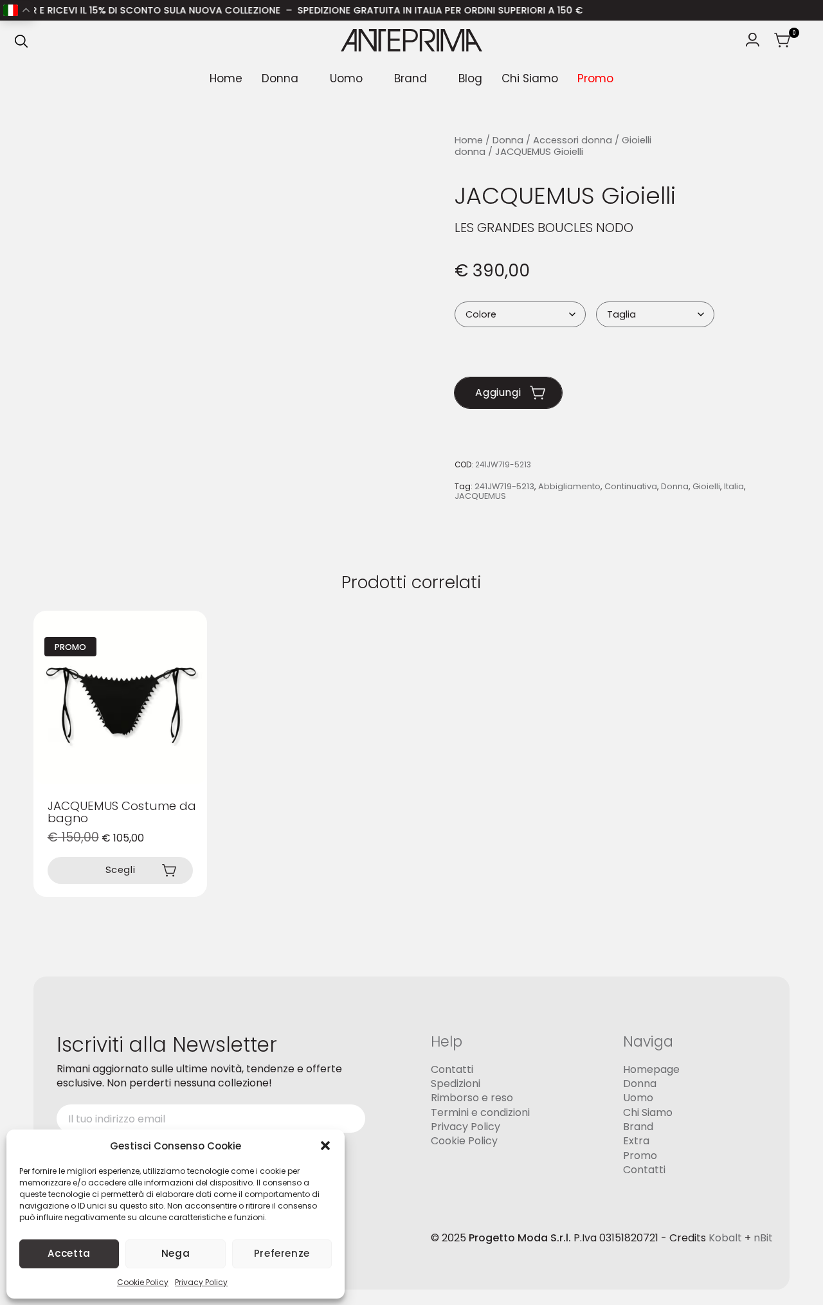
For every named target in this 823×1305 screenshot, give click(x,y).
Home (226, 78)
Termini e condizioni (480, 1112)
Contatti (452, 1069)
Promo (595, 78)
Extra (636, 1141)
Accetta (69, 1253)
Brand (410, 78)
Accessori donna (572, 140)
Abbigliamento (569, 486)
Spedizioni (455, 1083)
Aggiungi (498, 392)
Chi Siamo (530, 78)
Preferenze (282, 1253)
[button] (325, 1145)
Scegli (120, 870)
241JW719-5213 (504, 486)
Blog (470, 78)
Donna (280, 78)
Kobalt (725, 1238)
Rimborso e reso (472, 1097)
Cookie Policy (142, 1282)
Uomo (346, 78)
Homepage (651, 1069)
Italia (734, 486)
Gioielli (706, 486)
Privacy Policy (201, 1282)
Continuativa (630, 486)
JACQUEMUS (480, 496)
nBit (763, 1238)
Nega (175, 1253)
